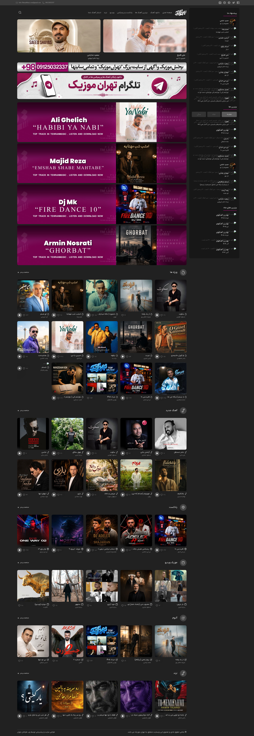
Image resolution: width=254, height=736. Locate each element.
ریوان (149, 496)
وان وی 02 (42, 549)
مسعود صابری (146, 607)
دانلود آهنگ (155, 12)
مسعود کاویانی (181, 317)
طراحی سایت (50, 732)
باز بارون (180, 604)
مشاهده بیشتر (24, 272)
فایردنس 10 (145, 397)
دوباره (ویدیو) (40, 604)
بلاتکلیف (181, 493)
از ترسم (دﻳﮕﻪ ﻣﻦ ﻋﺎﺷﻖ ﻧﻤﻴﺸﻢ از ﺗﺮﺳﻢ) (168, 397)
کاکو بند (45, 607)
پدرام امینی (78, 455)
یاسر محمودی (181, 358)
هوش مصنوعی (146, 718)
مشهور (78, 604)
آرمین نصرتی (147, 358)
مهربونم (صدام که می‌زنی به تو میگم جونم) (132, 493)
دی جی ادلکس (146, 552)
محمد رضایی (147, 662)
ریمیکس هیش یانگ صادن (139, 549)
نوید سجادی (78, 496)
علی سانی (182, 455)
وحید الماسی (44, 358)
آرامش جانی (145, 452)
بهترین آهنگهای (111, 400)
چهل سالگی (76, 452)
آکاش (80, 662)
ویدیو (112, 12)
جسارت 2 (77, 659)
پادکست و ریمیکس (124, 12)
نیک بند (114, 358)
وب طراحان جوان (23, 732)
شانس (44, 452)
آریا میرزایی (44, 317)
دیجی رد (79, 552)
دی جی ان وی (44, 552)
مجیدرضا (79, 317)
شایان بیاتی (44, 455)
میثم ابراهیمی (181, 400)
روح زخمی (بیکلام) (142, 659)
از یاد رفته (146, 314)
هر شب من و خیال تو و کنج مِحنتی (33, 715)
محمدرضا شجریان (111, 552)
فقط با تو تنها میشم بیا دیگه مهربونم (101, 715)
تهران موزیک (140, 732)
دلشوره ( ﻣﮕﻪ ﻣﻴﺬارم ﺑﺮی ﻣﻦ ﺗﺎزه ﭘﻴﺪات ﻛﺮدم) (97, 314)
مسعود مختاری (146, 455)
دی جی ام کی (147, 400)
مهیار (114, 317)
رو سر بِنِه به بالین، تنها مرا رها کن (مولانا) (64, 715)
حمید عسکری (78, 400)
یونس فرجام (44, 370)
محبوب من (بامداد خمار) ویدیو (137, 604)
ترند (105, 12)
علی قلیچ (79, 358)
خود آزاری (111, 604)
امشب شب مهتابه (74, 314)
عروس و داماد (110, 493)
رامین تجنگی (181, 718)
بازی (79, 493)
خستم (44, 367)
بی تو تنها (42, 659)
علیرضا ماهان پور (146, 317)
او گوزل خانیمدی (178, 355)
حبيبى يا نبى (76, 355)
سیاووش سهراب (111, 496)
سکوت (182, 314)
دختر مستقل (179, 452)
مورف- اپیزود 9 (75, 549)
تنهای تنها (43, 493)
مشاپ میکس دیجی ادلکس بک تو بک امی (98, 549)
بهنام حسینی (181, 496)
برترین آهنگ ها (141, 12)
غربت (147, 355)
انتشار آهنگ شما (94, 12)
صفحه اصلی (167, 12)
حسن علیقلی (44, 662)
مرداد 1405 (111, 397)
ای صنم (43, 314)
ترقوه (113, 355)
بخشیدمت (42, 355)
